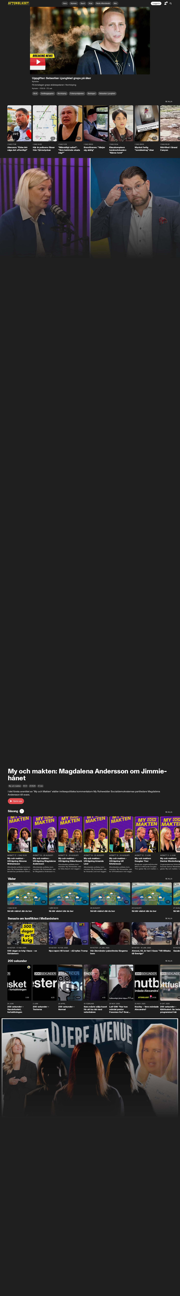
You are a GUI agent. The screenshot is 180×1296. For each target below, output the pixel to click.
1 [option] (21, 811)
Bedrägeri (91, 93)
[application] (90, 40)
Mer (115, 3)
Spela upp (17, 801)
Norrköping (62, 93)
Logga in (156, 3)
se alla (168, 102)
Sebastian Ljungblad (107, 93)
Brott (35, 93)
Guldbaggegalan (47, 93)
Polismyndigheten (77, 93)
